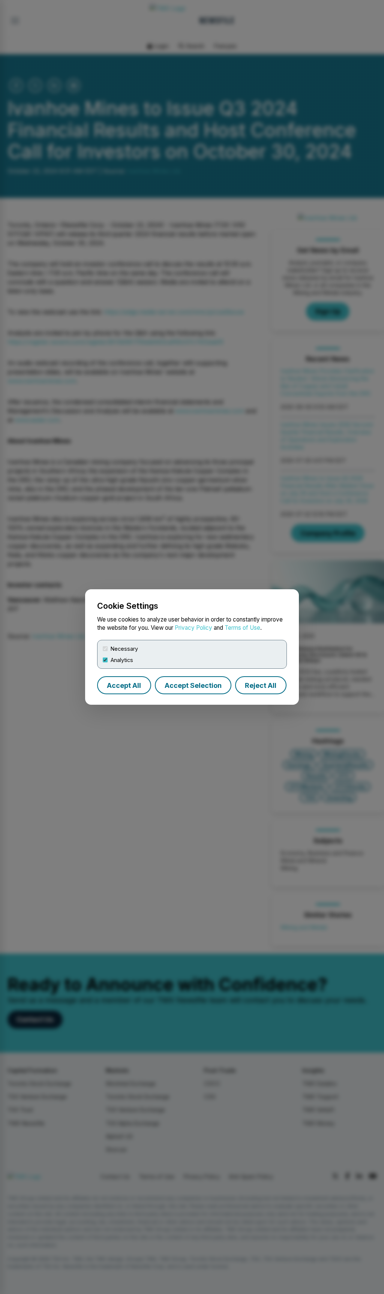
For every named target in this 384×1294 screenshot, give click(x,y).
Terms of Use (242, 627)
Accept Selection (193, 685)
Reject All (260, 685)
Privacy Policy (193, 627)
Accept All (124, 685)
